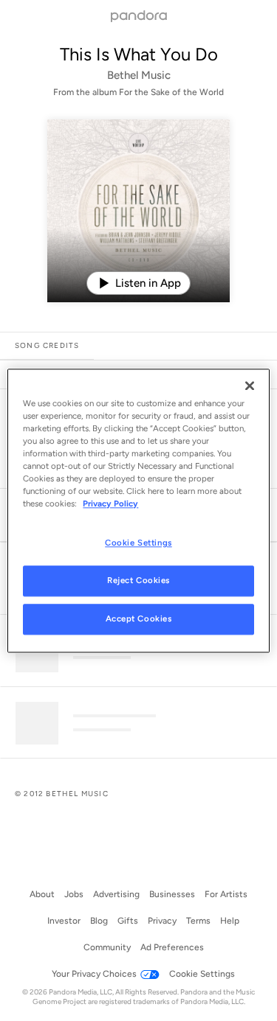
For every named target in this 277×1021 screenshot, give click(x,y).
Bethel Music (139, 75)
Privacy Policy (110, 503)
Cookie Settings (138, 542)
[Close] (249, 385)
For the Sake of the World (171, 92)
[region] (138, 510)
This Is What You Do (139, 54)
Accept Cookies (139, 618)
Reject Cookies (138, 580)
